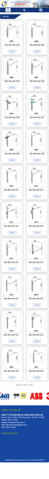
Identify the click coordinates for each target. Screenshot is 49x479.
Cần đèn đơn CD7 (37, 117)
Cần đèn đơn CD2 (12, 45)
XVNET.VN (41, 460)
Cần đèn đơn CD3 (37, 45)
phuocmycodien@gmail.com (16, 425)
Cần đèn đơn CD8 (12, 153)
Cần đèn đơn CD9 (37, 153)
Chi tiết (12, 51)
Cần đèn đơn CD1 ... (12, 190)
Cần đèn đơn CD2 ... (12, 371)
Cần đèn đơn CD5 (37, 81)
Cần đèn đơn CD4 (12, 81)
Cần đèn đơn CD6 (12, 117)
